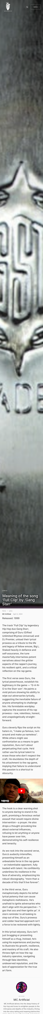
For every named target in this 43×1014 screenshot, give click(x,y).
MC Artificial (22, 999)
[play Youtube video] (21, 791)
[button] (27, 7)
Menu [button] (36, 7)
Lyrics (4, 590)
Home (4, 611)
